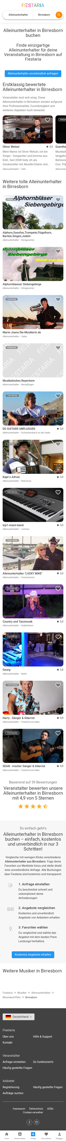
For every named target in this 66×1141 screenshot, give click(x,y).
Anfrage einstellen (14, 1062)
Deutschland (21, 1017)
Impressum (19, 1109)
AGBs (50, 1109)
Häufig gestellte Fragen (17, 1068)
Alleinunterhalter (41, 993)
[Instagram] (36, 1122)
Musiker (22, 993)
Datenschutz (36, 1109)
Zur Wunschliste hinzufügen (47, 120)
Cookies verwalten (33, 1112)
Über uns (8, 1037)
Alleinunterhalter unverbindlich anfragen (33, 73)
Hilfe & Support (42, 1037)
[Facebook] (29, 1122)
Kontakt (7, 1043)
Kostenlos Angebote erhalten (33, 955)
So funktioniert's (43, 1062)
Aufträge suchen (13, 1093)
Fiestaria (8, 993)
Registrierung (11, 1087)
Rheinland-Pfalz (12, 997)
